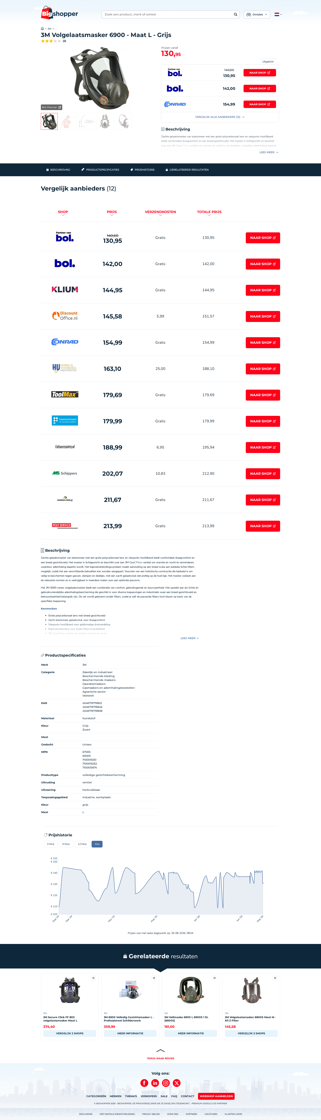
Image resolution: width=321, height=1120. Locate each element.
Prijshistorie (145, 169)
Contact (187, 1096)
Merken (115, 1096)
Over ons (172, 1114)
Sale (164, 1096)
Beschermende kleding (98, 676)
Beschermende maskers (99, 680)
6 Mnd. (66, 844)
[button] (277, 14)
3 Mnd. (51, 844)
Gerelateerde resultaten (189, 169)
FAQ (174, 1096)
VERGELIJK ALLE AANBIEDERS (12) (218, 117)
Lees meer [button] (267, 152)
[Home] (44, 29)
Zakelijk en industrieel (97, 672)
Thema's (131, 1096)
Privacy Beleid (151, 1114)
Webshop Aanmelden (216, 1096)
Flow (185, 145)
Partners (191, 1114)
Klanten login (233, 1114)
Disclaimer (85, 1114)
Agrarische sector (94, 691)
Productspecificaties (102, 169)
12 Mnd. (82, 844)
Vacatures (211, 1114)
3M (49, 28)
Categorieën (96, 1096)
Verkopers (149, 1096)
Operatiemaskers (94, 684)
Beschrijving (60, 169)
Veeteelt (88, 695)
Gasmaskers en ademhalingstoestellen (108, 687)
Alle (97, 844)
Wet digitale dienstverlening (117, 1114)
